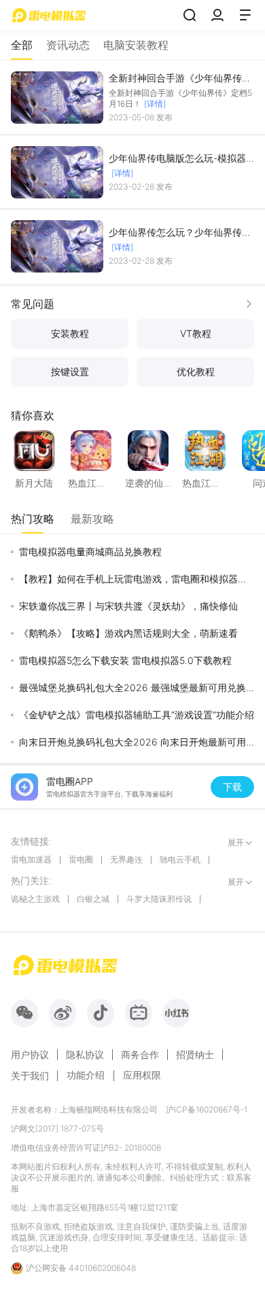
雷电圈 (81, 859)
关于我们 (30, 1075)
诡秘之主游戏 (35, 899)
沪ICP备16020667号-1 (206, 1109)
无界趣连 (126, 859)
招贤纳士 (195, 1054)
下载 (232, 786)
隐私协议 (85, 1054)
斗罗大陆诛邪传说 (159, 899)
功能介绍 (86, 1075)
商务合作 (140, 1054)
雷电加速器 (31, 859)
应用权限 (142, 1075)
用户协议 (30, 1054)
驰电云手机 (180, 859)
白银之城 (93, 899)
